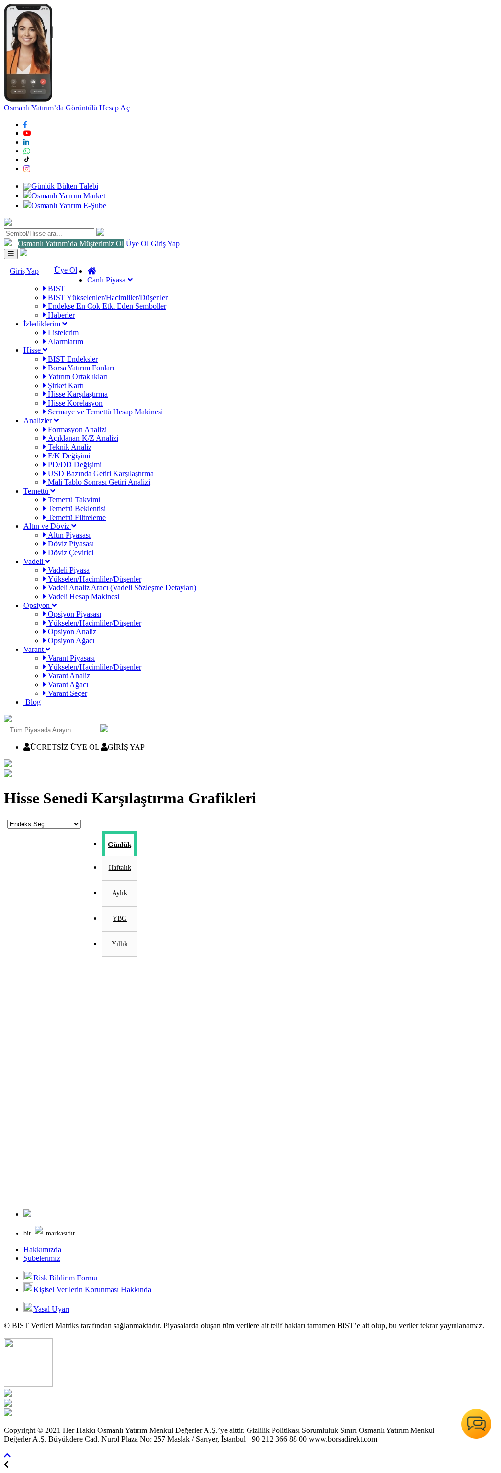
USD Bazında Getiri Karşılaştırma (100, 473)
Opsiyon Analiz (71, 632)
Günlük (119, 844)
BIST (55, 288)
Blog (32, 702)
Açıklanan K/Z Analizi (82, 438)
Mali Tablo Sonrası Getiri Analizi (98, 482)
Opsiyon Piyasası (73, 614)
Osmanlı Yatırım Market (68, 196)
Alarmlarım (64, 341)
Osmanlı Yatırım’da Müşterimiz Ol (71, 243)
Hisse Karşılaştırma (77, 394)
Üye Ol (137, 243)
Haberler (60, 315)
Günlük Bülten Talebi (64, 186)
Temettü (36, 491)
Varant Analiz (68, 676)
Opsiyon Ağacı (70, 640)
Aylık (119, 893)
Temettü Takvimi (73, 500)
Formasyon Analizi (76, 429)
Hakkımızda (42, 1249)
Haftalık (120, 867)
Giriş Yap (165, 243)
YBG (120, 918)
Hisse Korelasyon (74, 403)
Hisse (33, 350)
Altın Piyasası (68, 535)
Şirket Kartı (65, 385)
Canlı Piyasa (107, 280)
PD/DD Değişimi (74, 464)
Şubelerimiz (41, 1258)
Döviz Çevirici (69, 552)
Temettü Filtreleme (76, 517)
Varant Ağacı (67, 684)
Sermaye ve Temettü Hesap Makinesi (104, 412)
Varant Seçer (66, 693)
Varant (34, 649)
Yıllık (120, 944)
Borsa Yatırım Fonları (80, 368)
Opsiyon (37, 605)
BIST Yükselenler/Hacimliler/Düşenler (107, 297)
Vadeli (34, 561)
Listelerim (62, 332)
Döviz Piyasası (70, 544)
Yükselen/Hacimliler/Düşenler (93, 579)
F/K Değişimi (68, 456)
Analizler (38, 420)
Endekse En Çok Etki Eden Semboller (106, 306)
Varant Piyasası (70, 658)
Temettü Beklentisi (76, 508)
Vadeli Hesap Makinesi (82, 596)
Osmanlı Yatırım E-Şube (68, 205)
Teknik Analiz (68, 447)
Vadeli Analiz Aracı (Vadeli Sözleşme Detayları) (121, 588)
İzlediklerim (42, 324)
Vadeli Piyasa (68, 570)
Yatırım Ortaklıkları (77, 376)
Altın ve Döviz (47, 526)
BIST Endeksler (72, 359)
